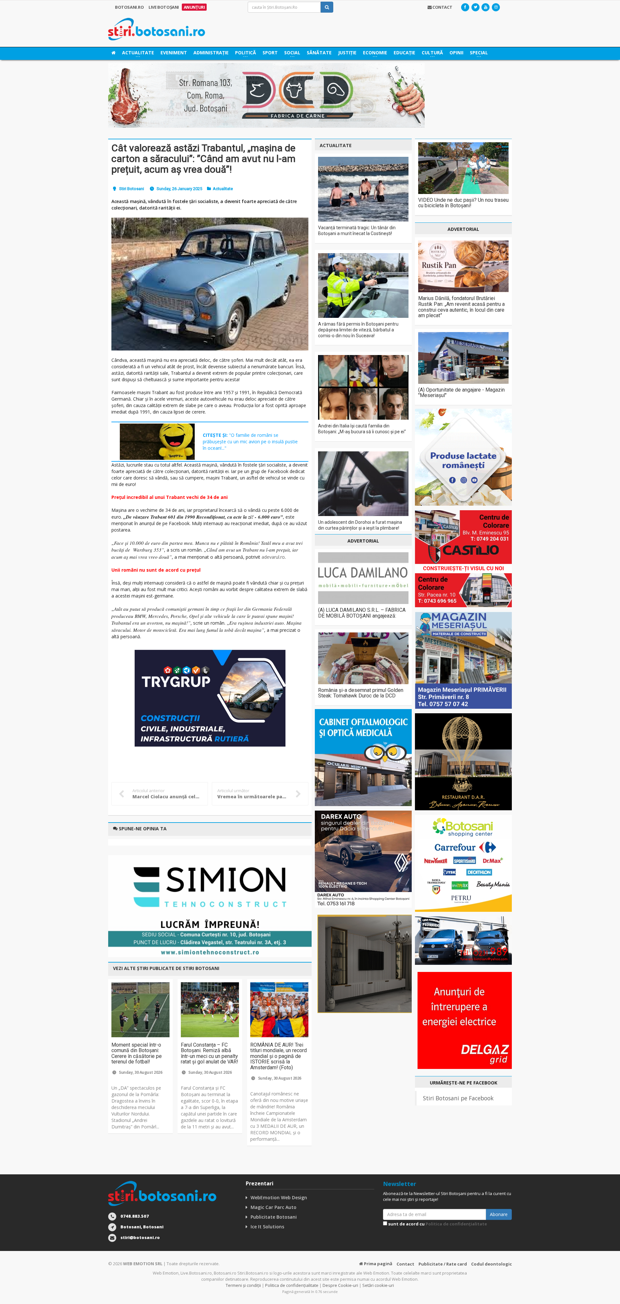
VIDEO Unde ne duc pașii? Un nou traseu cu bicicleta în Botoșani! (463, 203)
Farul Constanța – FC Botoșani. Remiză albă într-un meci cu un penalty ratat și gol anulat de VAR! (209, 1053)
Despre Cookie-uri (340, 1285)
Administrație (211, 52)
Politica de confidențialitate (456, 1224)
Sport (270, 52)
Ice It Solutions (267, 1226)
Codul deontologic (491, 1264)
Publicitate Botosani (274, 1217)
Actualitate (223, 188)
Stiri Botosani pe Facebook (458, 1098)
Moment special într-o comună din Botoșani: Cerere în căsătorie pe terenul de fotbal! (136, 1053)
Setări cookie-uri (378, 1285)
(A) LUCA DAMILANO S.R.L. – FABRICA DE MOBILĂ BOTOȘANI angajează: (362, 613)
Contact (405, 1264)
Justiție (347, 52)
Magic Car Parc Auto (273, 1207)
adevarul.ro (273, 557)
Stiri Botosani (131, 188)
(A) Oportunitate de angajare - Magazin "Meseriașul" (461, 393)
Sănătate (319, 52)
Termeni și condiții (243, 1285)
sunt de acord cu (437, 1224)
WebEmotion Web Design (279, 1197)
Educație (404, 52)
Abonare (499, 1214)
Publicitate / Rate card (442, 1264)
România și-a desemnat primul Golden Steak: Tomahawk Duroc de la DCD (360, 693)
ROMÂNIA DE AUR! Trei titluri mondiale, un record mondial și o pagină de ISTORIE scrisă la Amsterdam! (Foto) (278, 1056)
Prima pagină (377, 1263)
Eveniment (173, 52)
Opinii (456, 52)
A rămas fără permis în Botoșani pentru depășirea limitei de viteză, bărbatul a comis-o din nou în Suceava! (358, 329)
